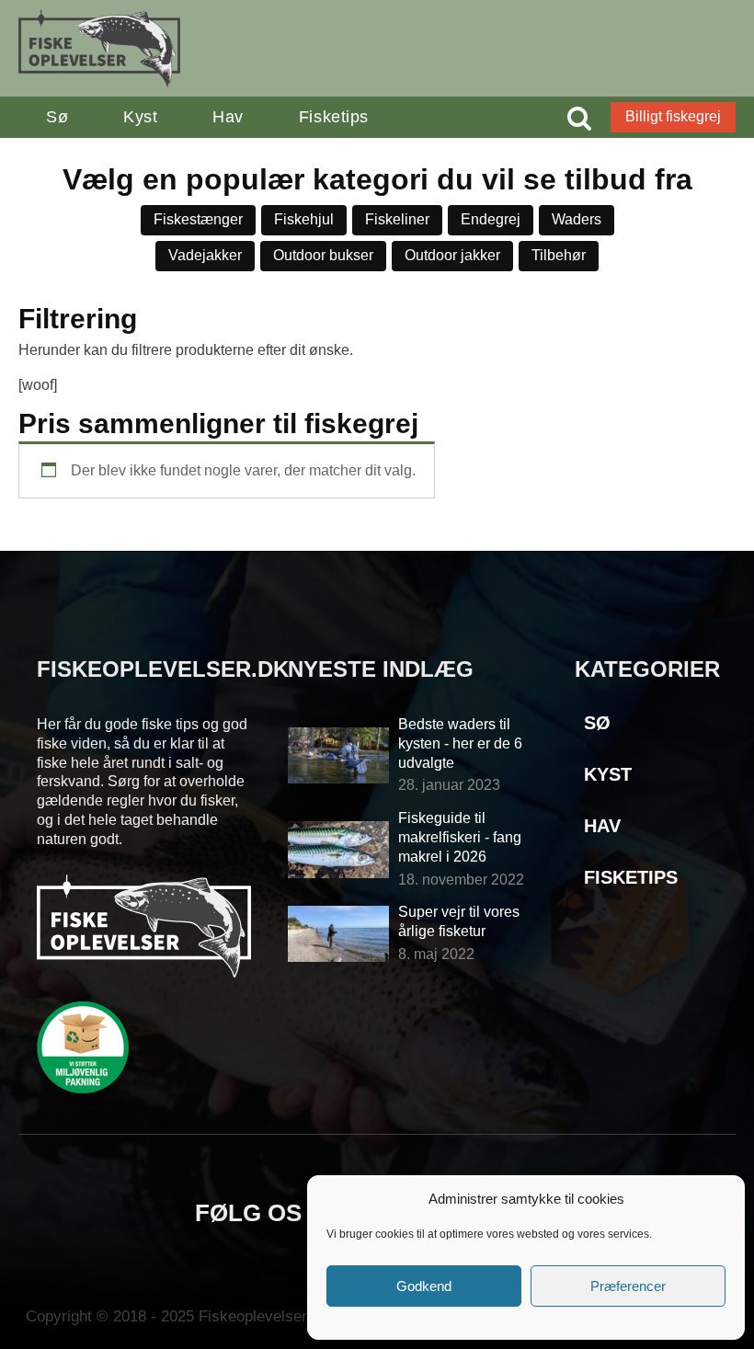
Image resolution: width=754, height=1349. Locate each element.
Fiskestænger (198, 219)
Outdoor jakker (452, 255)
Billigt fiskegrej (673, 116)
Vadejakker (205, 255)
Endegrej (490, 219)
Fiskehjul (304, 219)
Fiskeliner (397, 219)
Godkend (423, 1286)
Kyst (140, 117)
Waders (576, 219)
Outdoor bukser (323, 255)
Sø (57, 117)
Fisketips (334, 117)
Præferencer (628, 1286)
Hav (228, 117)
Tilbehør (558, 255)
